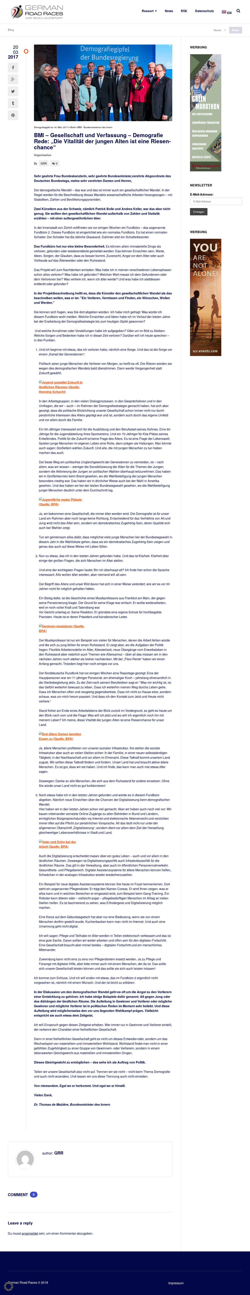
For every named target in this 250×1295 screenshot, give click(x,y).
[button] (8, 1286)
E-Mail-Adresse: (201, 194)
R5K (184, 11)
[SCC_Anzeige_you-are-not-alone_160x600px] (205, 354)
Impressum (176, 1283)
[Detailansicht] (62, 391)
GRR (44, 163)
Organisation (42, 155)
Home (217, 29)
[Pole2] (205, 170)
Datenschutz (204, 11)
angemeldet (30, 1233)
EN (229, 13)
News (169, 11)
